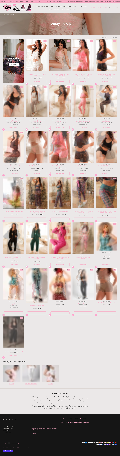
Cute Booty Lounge (13, 210)
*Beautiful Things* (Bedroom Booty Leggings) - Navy (106, 121)
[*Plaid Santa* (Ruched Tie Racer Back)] (60, 284)
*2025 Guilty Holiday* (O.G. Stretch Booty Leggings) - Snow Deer (83, 212)
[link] (14, 64)
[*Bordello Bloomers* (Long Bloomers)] (13, 332)
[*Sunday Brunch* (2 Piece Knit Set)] (83, 284)
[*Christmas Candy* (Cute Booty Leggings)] (83, 238)
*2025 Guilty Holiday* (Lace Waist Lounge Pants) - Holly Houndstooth (60, 212)
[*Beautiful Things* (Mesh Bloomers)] (106, 284)
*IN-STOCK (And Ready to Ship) (57, 6)
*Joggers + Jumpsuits (31, 383)
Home (4, 14)
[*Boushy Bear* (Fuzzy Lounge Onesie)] (13, 238)
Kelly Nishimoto (37, 72)
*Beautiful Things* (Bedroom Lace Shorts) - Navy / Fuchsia (83, 166)
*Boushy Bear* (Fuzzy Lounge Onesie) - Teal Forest (37, 258)
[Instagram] (10, 419)
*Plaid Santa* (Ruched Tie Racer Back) (60, 303)
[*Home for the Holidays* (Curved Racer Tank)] (106, 236)
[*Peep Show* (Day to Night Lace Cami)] (13, 193)
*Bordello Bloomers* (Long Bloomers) (14, 351)
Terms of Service (7, 432)
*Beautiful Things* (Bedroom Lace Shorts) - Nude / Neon (37, 166)
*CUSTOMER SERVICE (53, 9)
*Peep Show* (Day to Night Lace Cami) (14, 211)
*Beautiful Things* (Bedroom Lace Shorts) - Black (106, 166)
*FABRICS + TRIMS (72, 6)
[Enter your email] (58, 433)
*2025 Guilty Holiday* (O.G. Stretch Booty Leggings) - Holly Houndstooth (106, 212)
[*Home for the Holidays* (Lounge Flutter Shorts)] (13, 284)
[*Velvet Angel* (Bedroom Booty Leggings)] (37, 285)
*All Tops (11, 383)
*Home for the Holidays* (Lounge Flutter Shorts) (13, 303)
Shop (8, 14)
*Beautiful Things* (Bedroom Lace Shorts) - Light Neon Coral (60, 166)
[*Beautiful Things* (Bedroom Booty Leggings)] (37, 101)
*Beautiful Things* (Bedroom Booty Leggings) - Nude (60, 121)
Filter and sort (9, 37)
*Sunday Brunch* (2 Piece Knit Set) (83, 303)
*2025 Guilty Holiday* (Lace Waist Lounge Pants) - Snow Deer (37, 212)
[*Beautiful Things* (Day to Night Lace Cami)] (37, 55)
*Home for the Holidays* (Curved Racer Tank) (106, 254)
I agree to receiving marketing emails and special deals (45, 435)
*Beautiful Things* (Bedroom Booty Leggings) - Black (14, 166)
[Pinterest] (13, 419)
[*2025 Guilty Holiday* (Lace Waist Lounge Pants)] (37, 193)
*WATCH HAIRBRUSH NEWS (68, 9)
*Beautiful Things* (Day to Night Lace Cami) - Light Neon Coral (83, 75)
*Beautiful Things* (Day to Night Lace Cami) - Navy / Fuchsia (106, 75)
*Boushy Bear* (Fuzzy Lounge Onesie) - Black (14, 258)
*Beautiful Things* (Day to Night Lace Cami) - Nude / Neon (60, 75)
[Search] (114, 8)
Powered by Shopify (28, 447)
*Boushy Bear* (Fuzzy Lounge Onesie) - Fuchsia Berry (60, 258)
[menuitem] (42, 6)
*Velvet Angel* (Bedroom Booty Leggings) (37, 306)
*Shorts (50, 383)
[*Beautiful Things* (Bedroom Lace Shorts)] (37, 147)
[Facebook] (4, 419)
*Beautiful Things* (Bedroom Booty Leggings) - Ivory (37, 121)
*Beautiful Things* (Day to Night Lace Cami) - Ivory (37, 75)
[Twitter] (7, 419)
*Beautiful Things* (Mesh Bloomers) (106, 302)
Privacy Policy (6, 430)
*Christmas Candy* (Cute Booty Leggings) (83, 258)
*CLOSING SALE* (83, 6)
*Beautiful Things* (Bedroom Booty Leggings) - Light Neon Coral (83, 121)
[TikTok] (16, 419)
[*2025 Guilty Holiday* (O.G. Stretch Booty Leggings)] (83, 192)
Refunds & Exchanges (8, 428)
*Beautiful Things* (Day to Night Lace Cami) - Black (13, 121)
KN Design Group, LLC (9, 426)
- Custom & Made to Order (42, 6)
